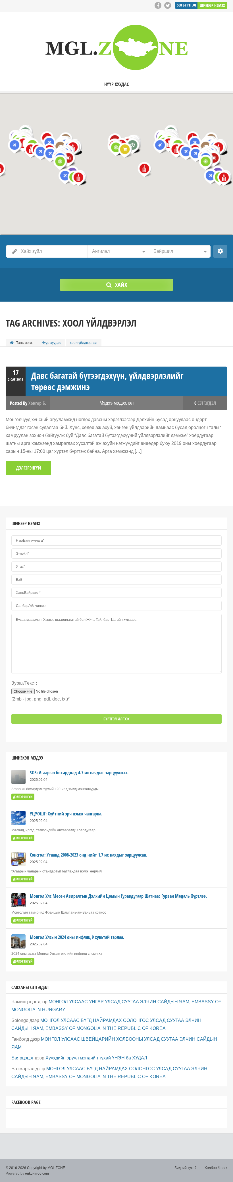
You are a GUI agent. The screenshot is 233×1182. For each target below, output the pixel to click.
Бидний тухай (185, 1168)
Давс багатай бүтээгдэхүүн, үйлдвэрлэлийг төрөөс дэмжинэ (107, 381)
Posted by (28, 403)
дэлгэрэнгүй (28, 468)
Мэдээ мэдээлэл (116, 403)
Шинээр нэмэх (212, 5)
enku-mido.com (37, 1173)
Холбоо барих (216, 1168)
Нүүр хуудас (116, 84)
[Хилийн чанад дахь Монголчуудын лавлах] (116, 47)
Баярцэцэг (22, 1057)
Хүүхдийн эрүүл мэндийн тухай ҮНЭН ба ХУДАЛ (96, 1057)
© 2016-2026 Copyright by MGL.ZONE (35, 1168)
